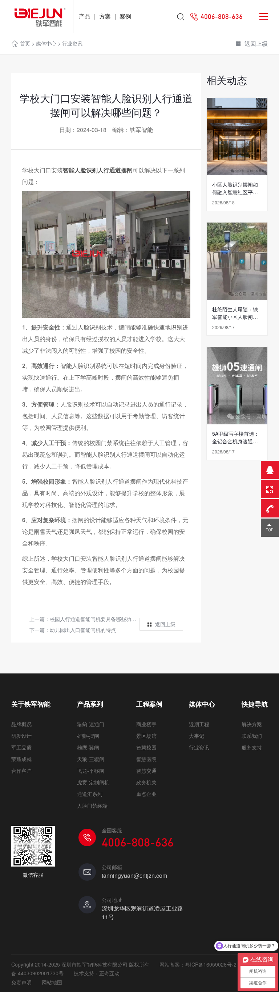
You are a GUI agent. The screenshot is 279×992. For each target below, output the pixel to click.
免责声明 (21, 982)
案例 (125, 16)
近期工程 (199, 724)
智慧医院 (146, 759)
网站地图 (52, 982)
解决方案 (252, 724)
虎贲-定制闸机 (93, 782)
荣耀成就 (21, 759)
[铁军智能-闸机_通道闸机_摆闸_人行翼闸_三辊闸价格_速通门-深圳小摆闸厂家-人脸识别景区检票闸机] (36, 16)
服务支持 (252, 747)
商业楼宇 (146, 724)
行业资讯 (72, 43)
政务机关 (146, 782)
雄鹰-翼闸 (88, 747)
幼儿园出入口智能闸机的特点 (83, 629)
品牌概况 (21, 724)
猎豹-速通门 (90, 724)
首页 (25, 43)
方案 (105, 16)
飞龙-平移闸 (90, 770)
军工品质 (21, 747)
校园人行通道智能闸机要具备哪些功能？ (95, 619)
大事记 (196, 735)
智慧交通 (146, 770)
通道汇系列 (89, 793)
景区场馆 (146, 735)
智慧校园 (146, 747)
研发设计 (21, 735)
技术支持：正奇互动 (97, 973)
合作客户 (21, 770)
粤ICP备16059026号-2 (210, 964)
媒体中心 (46, 43)
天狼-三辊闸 (90, 759)
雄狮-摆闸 (88, 735)
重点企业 (146, 793)
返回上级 (256, 43)
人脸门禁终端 (92, 805)
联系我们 (252, 735)
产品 (84, 16)
